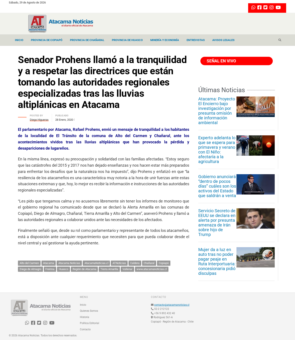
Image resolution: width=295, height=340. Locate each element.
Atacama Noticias (69, 263)
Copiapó (164, 263)
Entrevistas (196, 40)
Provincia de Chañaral (87, 40)
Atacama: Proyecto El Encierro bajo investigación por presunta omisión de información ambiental (216, 110)
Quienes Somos (89, 310)
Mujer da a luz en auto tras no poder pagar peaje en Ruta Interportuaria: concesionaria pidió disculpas (217, 261)
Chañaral (149, 263)
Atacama (48, 263)
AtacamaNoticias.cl (96, 263)
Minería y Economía (164, 40)
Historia (84, 317)
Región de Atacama (84, 269)
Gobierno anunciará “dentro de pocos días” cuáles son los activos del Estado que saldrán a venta (217, 186)
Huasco (63, 269)
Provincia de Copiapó (46, 40)
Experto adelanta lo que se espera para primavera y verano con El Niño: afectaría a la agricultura (216, 149)
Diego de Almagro (30, 269)
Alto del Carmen (29, 263)
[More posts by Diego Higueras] (22, 116)
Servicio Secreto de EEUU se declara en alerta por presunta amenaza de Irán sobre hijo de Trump (216, 222)
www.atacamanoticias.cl (151, 269)
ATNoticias (119, 263)
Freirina (49, 269)
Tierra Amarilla (109, 269)
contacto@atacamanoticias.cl (171, 304)
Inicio (19, 40)
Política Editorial (89, 323)
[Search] (280, 40)
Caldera (135, 263)
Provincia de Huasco (127, 40)
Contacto (85, 329)
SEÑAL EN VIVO (221, 61)
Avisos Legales (223, 40)
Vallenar (127, 269)
